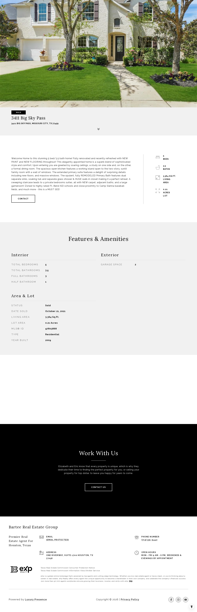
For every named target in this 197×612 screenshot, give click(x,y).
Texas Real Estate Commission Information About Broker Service (70, 571)
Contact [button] (23, 199)
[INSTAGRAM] (178, 599)
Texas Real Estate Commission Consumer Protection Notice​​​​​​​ (68, 568)
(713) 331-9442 (149, 540)
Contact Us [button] (98, 487)
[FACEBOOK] (171, 599)
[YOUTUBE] (185, 599)
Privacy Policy (130, 599)
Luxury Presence (36, 599)
